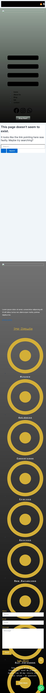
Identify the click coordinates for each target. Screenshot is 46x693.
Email (4, 619)
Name (4, 611)
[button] (23, 71)
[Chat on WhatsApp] (41, 688)
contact (16, 103)
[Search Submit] (3, 151)
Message (5, 627)
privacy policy (7, 320)
